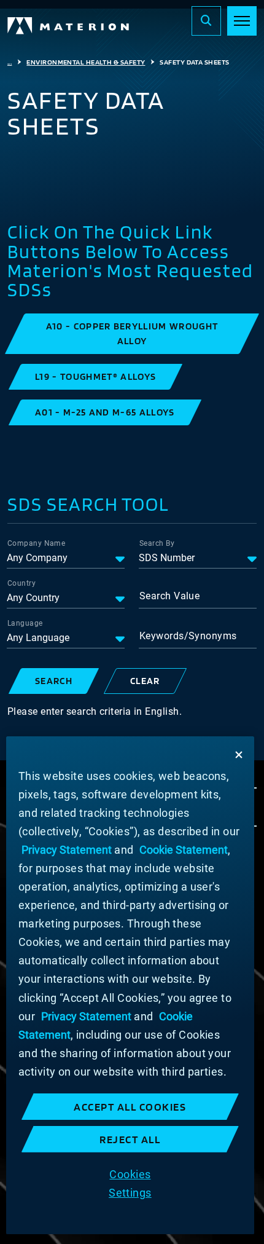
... (9, 62)
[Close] (238, 754)
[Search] (206, 21)
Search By (156, 543)
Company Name (36, 543)
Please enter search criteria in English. (94, 711)
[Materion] (68, 25)
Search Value (169, 596)
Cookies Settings (130, 1183)
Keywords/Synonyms (188, 636)
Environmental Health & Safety (85, 62)
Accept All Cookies (130, 1106)
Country (21, 583)
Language (25, 623)
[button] (132, 333)
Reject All (129, 1139)
